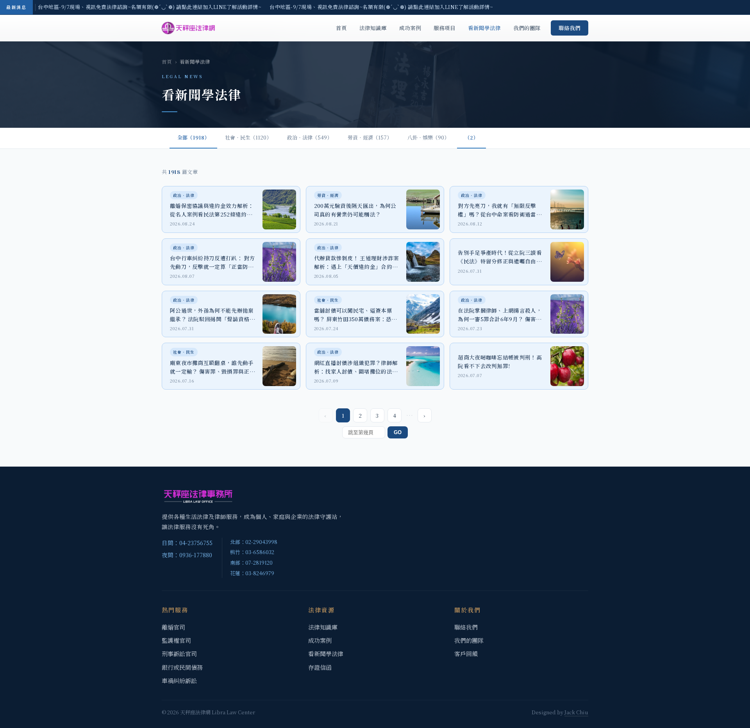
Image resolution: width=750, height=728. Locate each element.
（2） (471, 137)
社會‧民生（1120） (248, 137)
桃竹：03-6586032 (252, 552)
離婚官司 (173, 627)
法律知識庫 (373, 28)
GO (398, 432)
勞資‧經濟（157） (370, 137)
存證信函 (320, 667)
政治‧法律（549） (309, 137)
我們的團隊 (527, 28)
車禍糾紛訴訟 (179, 680)
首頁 (341, 28)
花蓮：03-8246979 (252, 573)
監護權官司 (176, 640)
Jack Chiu (576, 712)
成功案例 (410, 28)
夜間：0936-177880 (187, 555)
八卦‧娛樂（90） (428, 137)
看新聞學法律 (484, 28)
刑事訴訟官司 (179, 653)
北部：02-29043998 (253, 542)
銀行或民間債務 (182, 667)
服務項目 (444, 28)
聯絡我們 (569, 28)
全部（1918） (193, 137)
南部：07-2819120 (251, 562)
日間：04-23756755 (187, 542)
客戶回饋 (466, 653)
